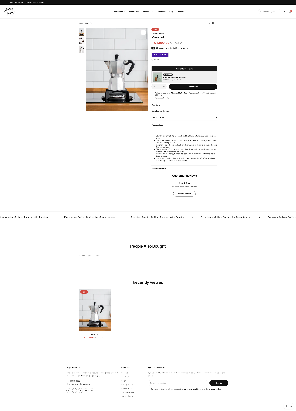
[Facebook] (68, 390)
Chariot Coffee (157, 34)
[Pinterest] (92, 390)
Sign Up (219, 383)
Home (81, 23)
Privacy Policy (127, 384)
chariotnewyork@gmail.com (78, 384)
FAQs (123, 381)
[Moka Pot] (95, 310)
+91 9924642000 (73, 381)
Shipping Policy (127, 392)
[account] (284, 11)
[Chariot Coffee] (9, 11)
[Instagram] (74, 390)
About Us (125, 377)
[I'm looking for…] (261, 11)
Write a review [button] (184, 194)
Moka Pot (95, 334)
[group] (117, 69)
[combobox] (269, 11)
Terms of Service (128, 396)
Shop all (124, 373)
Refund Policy (127, 388)
